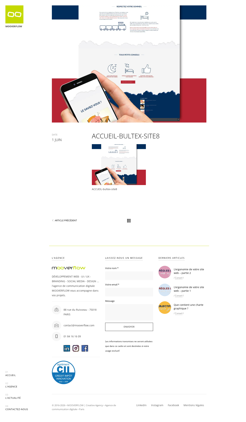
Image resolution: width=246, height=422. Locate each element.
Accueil (10, 373)
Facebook (173, 405)
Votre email (112, 284)
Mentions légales (194, 405)
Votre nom (111, 268)
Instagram (157, 405)
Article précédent (66, 220)
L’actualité (13, 396)
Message (110, 301)
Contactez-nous (16, 407)
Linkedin (141, 405)
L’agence (11, 385)
